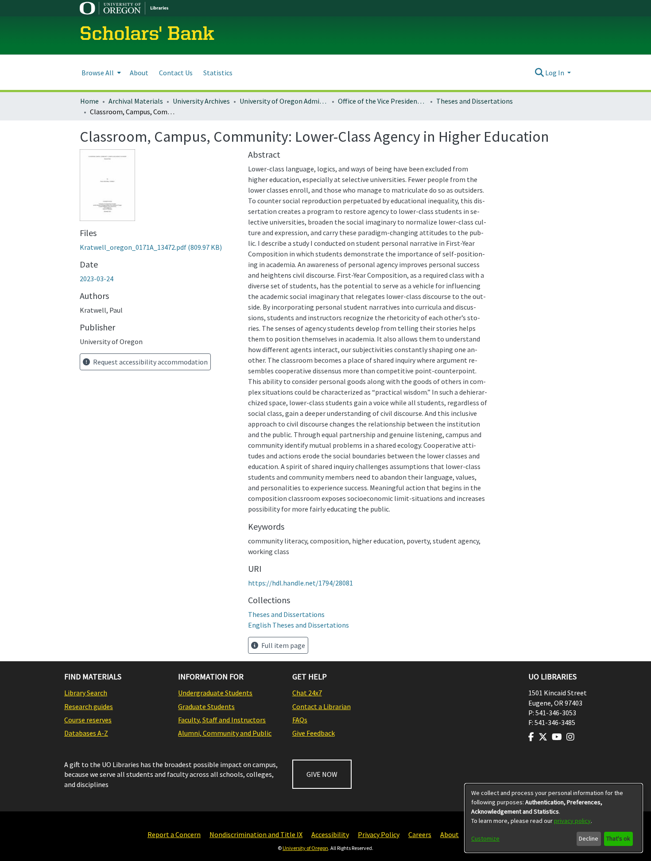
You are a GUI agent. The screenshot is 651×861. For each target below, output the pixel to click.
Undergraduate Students (215, 692)
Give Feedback (313, 733)
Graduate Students (206, 706)
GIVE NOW (321, 774)
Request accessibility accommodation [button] (150, 361)
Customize (485, 838)
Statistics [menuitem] (217, 72)
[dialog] (553, 818)
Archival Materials (135, 101)
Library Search (85, 692)
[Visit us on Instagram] (570, 737)
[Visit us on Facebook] (531, 737)
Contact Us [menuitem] (176, 72)
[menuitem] (100, 72)
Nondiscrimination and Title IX (255, 834)
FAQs (299, 719)
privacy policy (572, 821)
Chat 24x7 (307, 692)
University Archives (201, 101)
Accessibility (330, 834)
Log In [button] (555, 72)
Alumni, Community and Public (224, 733)
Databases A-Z (86, 733)
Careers (419, 834)
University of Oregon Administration (284, 101)
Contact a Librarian (321, 706)
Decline (588, 838)
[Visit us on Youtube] (557, 737)
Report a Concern (174, 834)
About (449, 834)
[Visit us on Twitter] (543, 737)
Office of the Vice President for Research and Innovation (382, 101)
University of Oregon (305, 848)
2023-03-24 (96, 278)
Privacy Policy (378, 834)
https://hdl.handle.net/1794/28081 (300, 582)
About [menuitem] (139, 72)
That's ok (618, 838)
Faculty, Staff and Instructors (222, 719)
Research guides (88, 706)
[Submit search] (539, 72)
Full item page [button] (282, 645)
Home (89, 101)
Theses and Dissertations (474, 101)
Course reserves (88, 719)
